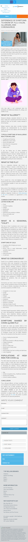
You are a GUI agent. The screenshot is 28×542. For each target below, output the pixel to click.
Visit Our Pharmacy (8, 455)
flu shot (13, 394)
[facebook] (3, 437)
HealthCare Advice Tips (9, 494)
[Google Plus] (8, 437)
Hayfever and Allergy (8, 475)
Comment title (4, 413)
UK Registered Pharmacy (9, 507)
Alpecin (5, 481)
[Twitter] (14, 2)
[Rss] (11, 437)
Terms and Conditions (8, 489)
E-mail (2, 408)
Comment (3, 418)
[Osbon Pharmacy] (18, 6)
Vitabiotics (6, 474)
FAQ (3, 459)
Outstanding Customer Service (10, 505)
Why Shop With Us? (8, 503)
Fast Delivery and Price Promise (11, 512)
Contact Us (5, 463)
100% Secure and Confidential (10, 508)
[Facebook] (11, 2)
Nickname (3, 403)
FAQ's (5, 493)
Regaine (5, 479)
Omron (5, 477)
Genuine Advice (7, 510)
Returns (5, 491)
